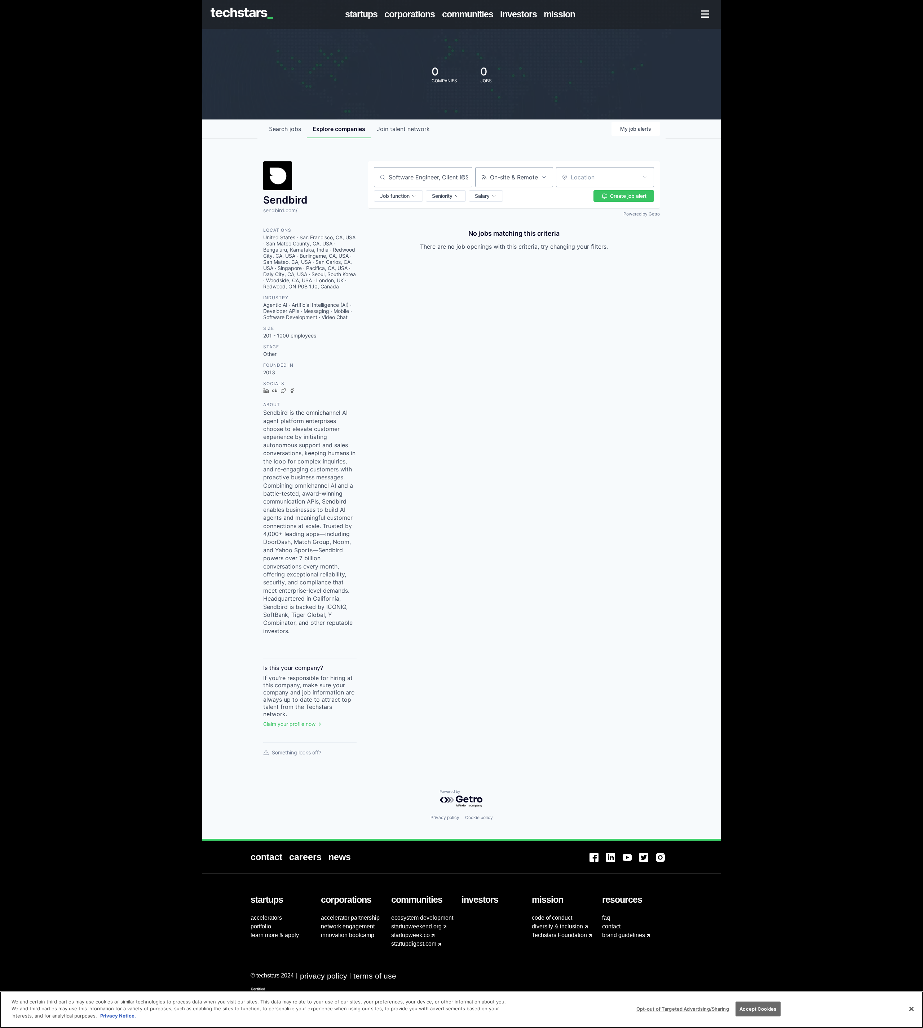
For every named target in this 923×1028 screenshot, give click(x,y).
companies (339, 128)
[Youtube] (631, 862)
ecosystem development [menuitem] (422, 918)
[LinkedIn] (614, 862)
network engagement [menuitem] (348, 926)
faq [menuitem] (606, 918)
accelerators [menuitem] (266, 918)
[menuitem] (363, 14)
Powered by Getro (641, 214)
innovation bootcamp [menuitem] (347, 935)
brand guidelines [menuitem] (623, 935)
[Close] (911, 1009)
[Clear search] (463, 177)
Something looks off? (296, 752)
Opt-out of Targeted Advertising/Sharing (682, 1009)
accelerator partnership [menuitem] (350, 918)
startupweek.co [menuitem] (410, 935)
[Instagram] (664, 862)
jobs (285, 128)
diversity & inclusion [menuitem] (557, 926)
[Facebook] (597, 862)
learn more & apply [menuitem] (275, 935)
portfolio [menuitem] (261, 926)
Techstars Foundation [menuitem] (559, 935)
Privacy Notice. (118, 1016)
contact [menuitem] (611, 926)
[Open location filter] (645, 177)
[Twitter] (647, 862)
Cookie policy (479, 817)
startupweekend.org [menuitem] (416, 926)
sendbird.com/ (280, 210)
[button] (398, 196)
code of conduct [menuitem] (552, 918)
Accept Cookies (757, 1009)
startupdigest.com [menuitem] (413, 944)
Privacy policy (444, 817)
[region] (461, 1009)
